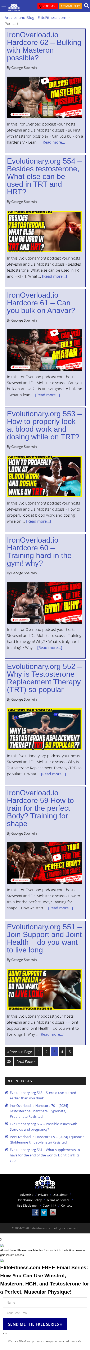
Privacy (43, 1195)
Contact (66, 1205)
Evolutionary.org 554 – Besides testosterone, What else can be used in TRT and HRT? (44, 176)
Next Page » (26, 1061)
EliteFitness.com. (41, 1228)
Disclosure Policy (30, 1200)
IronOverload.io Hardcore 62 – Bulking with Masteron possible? (44, 46)
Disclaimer (60, 1195)
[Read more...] (53, 142)
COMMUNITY (70, 6)
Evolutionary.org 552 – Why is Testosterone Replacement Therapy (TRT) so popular (44, 678)
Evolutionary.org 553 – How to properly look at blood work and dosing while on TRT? (44, 425)
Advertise (26, 1195)
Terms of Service (58, 1200)
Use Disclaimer (27, 1205)
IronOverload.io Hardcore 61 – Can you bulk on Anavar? (41, 303)
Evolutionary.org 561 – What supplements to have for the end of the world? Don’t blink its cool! (45, 1155)
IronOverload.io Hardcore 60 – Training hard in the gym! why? (39, 551)
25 (9, 1061)
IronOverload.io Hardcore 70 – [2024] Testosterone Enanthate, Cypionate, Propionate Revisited (39, 1111)
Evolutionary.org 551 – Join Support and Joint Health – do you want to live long (44, 938)
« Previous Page (19, 1051)
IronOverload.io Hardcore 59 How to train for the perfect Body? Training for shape (40, 808)
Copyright (49, 1205)
